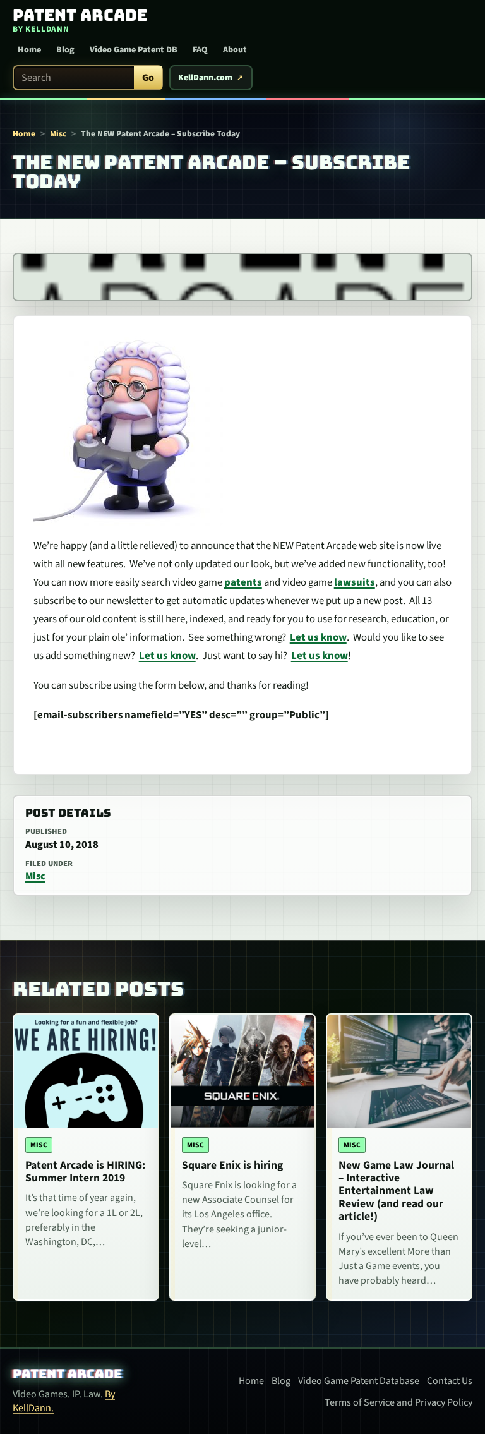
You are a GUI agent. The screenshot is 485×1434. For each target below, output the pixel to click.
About (235, 50)
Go (148, 78)
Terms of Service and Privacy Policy (398, 1402)
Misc (58, 134)
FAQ (200, 50)
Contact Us (449, 1381)
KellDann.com (205, 77)
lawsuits (354, 582)
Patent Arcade (67, 1374)
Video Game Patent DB (133, 50)
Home (29, 50)
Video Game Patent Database (358, 1381)
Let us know (318, 637)
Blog (65, 50)
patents (243, 582)
